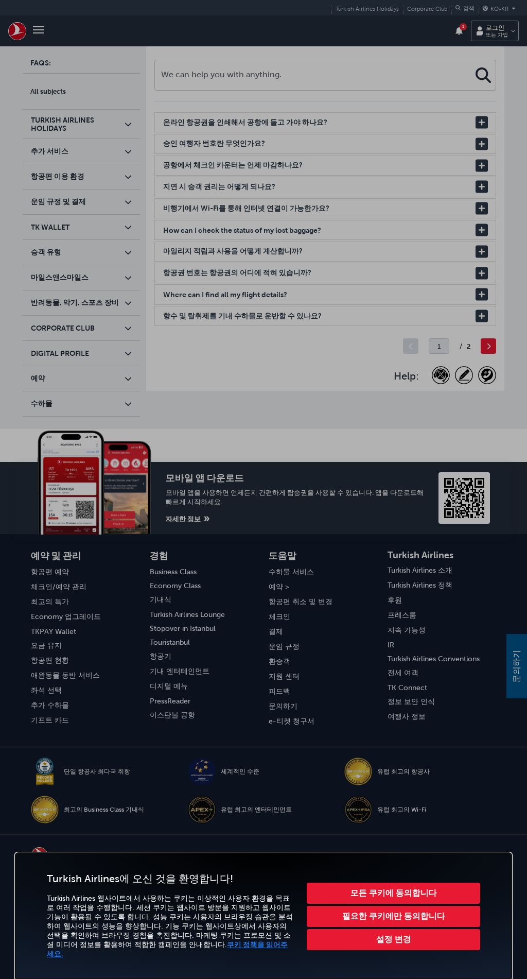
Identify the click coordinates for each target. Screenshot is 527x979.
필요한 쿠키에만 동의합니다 (393, 915)
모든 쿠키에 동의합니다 (393, 892)
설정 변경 (393, 938)
